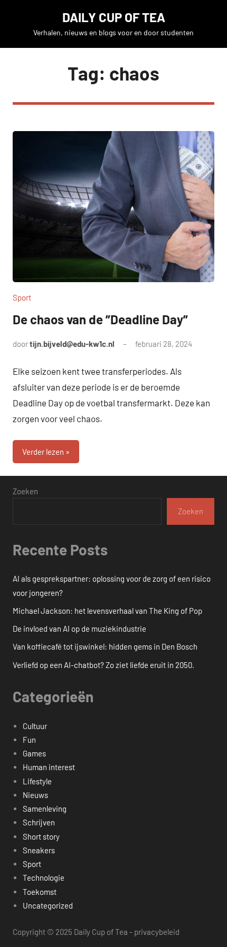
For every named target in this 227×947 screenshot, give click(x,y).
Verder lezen (43, 451)
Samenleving (45, 808)
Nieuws (35, 795)
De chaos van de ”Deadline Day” (100, 319)
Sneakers (39, 850)
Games (34, 753)
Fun (29, 739)
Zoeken (25, 491)
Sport (22, 297)
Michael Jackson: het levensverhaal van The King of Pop (107, 610)
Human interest (49, 767)
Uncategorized (48, 905)
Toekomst (39, 891)
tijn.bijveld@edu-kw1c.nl (72, 343)
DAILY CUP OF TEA (113, 17)
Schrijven (39, 822)
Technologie (43, 877)
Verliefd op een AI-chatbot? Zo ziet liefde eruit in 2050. (103, 665)
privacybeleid (156, 931)
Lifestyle (37, 781)
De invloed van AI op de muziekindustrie (79, 628)
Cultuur (35, 726)
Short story (41, 836)
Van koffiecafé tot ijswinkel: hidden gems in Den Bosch (105, 646)
